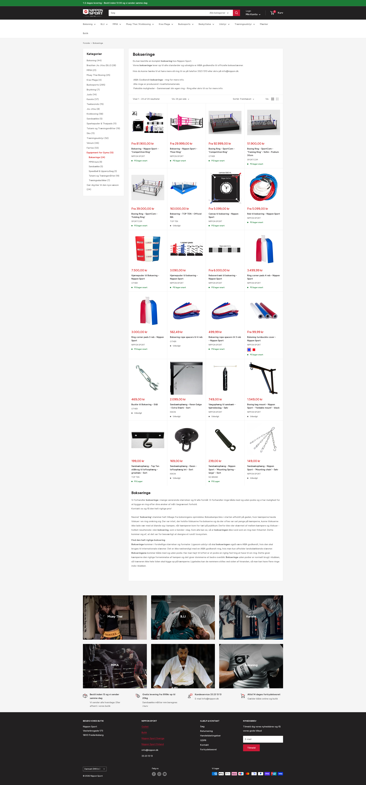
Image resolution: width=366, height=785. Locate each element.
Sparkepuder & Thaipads (100, 123)
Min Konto (252, 14)
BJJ (103, 24)
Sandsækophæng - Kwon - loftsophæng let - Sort (183, 468)
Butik (85, 33)
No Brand (213, 477)
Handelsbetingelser (210, 735)
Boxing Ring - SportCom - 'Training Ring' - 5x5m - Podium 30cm (263, 152)
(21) (91, 70)
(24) (103, 187)
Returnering (206, 731)
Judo (89, 94)
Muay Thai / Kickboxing (138, 24)
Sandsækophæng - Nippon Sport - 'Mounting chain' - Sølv (262, 468)
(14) (92, 94)
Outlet (145, 726)
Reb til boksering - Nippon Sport (263, 214)
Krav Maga (164, 24)
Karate (90, 99)
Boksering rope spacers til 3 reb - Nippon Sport (225, 339)
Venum (90, 143)
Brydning (91, 89)
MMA (115, 24)
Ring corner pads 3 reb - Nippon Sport (147, 339)
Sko (89, 133)
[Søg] (236, 13)
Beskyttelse (205, 24)
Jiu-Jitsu (91, 109)
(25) (98, 75)
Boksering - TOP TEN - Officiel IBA (186, 215)
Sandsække (93, 118)
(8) (93, 109)
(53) (93, 147)
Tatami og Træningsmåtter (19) (104, 175)
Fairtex (90, 147)
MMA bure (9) (95, 162)
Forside (86, 43)
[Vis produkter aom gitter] (272, 99)
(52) (98, 138)
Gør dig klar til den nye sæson (103, 185)
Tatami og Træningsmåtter (101, 128)
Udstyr (222, 24)
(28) (101, 65)
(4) (94, 80)
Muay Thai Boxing (96, 75)
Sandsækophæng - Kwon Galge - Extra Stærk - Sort (186, 406)
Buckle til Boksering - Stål (144, 404)
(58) (95, 113)
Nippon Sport (138, 156)
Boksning (88, 24)
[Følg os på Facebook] (154, 774)
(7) (93, 89)
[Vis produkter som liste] (277, 99)
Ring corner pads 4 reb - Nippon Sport (263, 277)
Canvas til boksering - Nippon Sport (223, 215)
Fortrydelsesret (208, 749)
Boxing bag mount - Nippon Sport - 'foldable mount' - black (263, 406)
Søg (202, 726)
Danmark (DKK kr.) (92, 769)
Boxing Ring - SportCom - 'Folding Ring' (144, 215)
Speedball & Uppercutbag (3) (103, 171)
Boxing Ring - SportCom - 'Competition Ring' (222, 150)
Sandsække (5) (96, 166)
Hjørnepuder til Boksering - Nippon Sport (145, 277)
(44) (94, 60)
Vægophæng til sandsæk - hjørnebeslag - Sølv (222, 406)
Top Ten (174, 221)
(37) (93, 99)
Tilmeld (251, 747)
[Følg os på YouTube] (165, 774)
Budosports (184, 24)
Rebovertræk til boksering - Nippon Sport (223, 277)
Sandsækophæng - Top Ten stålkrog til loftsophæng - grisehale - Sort (145, 469)
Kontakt (204, 745)
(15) (95, 104)
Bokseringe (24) (97, 157)
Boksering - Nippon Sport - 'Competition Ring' (145, 150)
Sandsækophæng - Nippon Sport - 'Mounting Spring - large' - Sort (222, 469)
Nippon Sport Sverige (153, 738)
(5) (94, 118)
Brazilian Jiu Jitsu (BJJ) (99, 65)
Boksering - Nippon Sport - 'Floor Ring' (183, 150)
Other (212, 156)
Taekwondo (93, 104)
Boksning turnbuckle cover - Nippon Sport (261, 339)
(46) (93, 143)
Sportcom (252, 160)
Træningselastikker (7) (99, 180)
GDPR (203, 740)
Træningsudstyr (243, 24)
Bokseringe (98, 43)
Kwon (173, 412)
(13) (100, 152)
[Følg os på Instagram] (159, 774)
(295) (96, 84)
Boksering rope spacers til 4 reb (186, 337)
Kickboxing (92, 113)
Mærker (264, 24)
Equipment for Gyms (98, 152)
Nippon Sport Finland (153, 744)
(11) (101, 123)
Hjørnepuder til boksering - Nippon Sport (184, 277)
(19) (103, 128)
